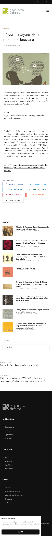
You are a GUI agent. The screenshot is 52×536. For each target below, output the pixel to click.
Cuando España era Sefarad (25, 268)
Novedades (8, 438)
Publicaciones (9, 468)
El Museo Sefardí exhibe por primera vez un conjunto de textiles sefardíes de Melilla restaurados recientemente (31, 326)
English (48, 2)
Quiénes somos (9, 427)
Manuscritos (8, 461)
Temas (6, 457)
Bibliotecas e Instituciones (12, 491)
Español (31, 2)
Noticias (6, 28)
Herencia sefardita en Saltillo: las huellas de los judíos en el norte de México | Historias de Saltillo (32, 243)
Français (40, 2)
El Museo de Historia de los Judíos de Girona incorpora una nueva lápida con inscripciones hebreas (31, 284)
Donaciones (8, 499)
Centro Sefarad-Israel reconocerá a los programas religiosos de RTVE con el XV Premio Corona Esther (32, 257)
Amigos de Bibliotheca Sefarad (14, 495)
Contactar (8, 503)
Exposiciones (8, 465)
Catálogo (7, 431)
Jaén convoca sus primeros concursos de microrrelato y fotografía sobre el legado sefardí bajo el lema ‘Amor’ (32, 298)
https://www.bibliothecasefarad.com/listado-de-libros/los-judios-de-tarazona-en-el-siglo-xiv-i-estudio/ (25, 168)
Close (20, 532)
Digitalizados (9, 434)
